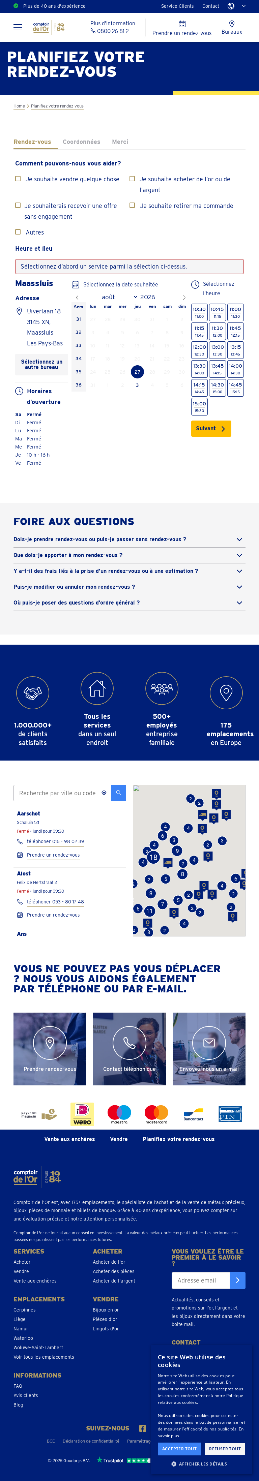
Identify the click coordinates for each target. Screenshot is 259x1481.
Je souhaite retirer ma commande (186, 205)
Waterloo (23, 1338)
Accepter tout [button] (179, 1449)
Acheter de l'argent (114, 1281)
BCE (51, 1441)
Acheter (22, 1262)
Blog (18, 1405)
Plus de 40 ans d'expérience (54, 6)
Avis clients (25, 1395)
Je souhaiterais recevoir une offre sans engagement (70, 211)
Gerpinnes (24, 1310)
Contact (210, 6)
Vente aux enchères (69, 1139)
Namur (20, 1328)
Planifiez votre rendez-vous (179, 1139)
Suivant (206, 428)
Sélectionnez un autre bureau (41, 364)
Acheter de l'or (109, 1262)
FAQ (17, 1386)
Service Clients (177, 6)
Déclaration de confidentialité (91, 1441)
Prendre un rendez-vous (53, 855)
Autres (35, 232)
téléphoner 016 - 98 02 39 (55, 841)
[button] (216, 805)
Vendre (119, 1139)
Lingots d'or (106, 1328)
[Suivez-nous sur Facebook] (142, 1428)
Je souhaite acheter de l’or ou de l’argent (185, 184)
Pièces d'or (105, 1319)
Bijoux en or (106, 1310)
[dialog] (201, 1409)
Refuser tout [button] (225, 1449)
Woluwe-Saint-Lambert (38, 1347)
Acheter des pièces (114, 1271)
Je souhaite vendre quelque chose (72, 179)
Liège (19, 1319)
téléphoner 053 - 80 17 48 (55, 901)
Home (19, 106)
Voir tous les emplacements (43, 1357)
